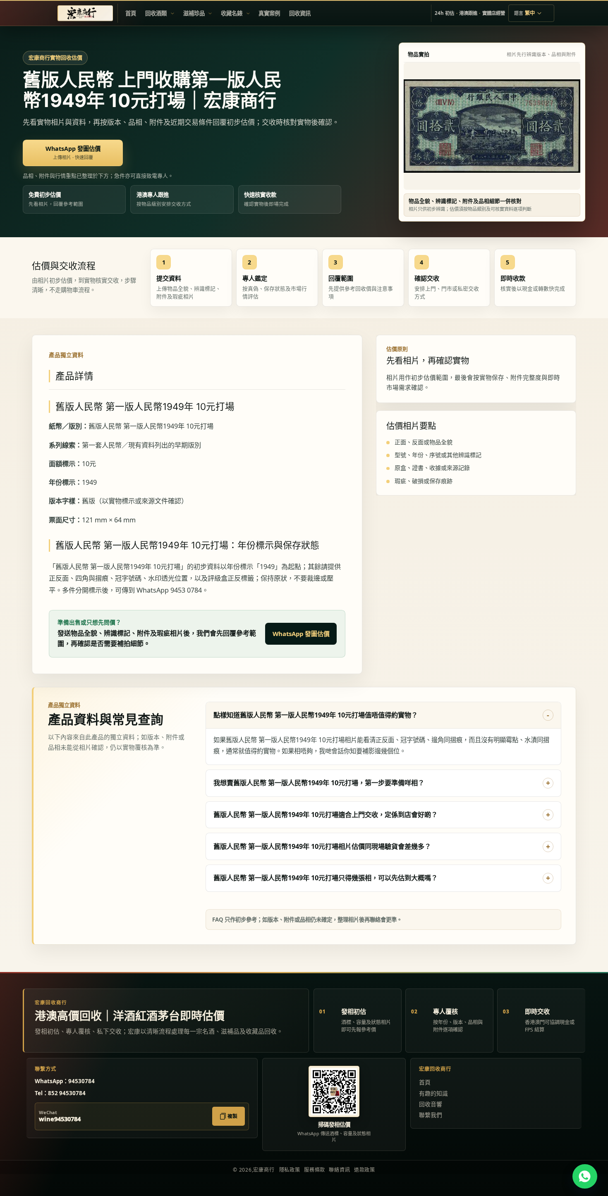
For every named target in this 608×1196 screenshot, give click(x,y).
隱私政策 (289, 1169)
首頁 (425, 1082)
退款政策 (364, 1169)
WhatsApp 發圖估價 (301, 633)
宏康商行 (263, 1169)
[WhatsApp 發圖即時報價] (584, 1176)
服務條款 (314, 1169)
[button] (159, 13)
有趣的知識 (433, 1093)
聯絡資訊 (339, 1169)
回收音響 (430, 1104)
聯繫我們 (430, 1115)
